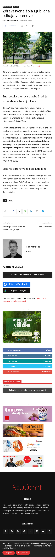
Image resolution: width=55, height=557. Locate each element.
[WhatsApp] (25, 211)
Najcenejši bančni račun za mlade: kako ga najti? (14, 228)
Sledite (48, 356)
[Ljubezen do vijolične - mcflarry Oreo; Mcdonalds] (27, 423)
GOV (10, 200)
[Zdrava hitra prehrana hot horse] (23, 438)
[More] (32, 25)
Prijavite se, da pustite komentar (27, 275)
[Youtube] (43, 531)
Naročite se (46, 372)
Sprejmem (8, 553)
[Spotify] (24, 531)
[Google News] (49, 531)
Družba (16, 6)
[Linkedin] (30, 211)
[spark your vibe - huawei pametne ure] (23, 453)
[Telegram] (42, 211)
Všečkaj (48, 350)
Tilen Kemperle (12, 20)
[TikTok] (30, 531)
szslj (38, 66)
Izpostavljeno (7, 6)
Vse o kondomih (45, 227)
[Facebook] (13, 211)
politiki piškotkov (9, 548)
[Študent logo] (27, 487)
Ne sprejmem (23, 553)
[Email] (36, 211)
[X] (19, 211)
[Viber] (48, 211)
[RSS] (18, 531)
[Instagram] (11, 531)
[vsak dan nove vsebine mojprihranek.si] (22, 342)
